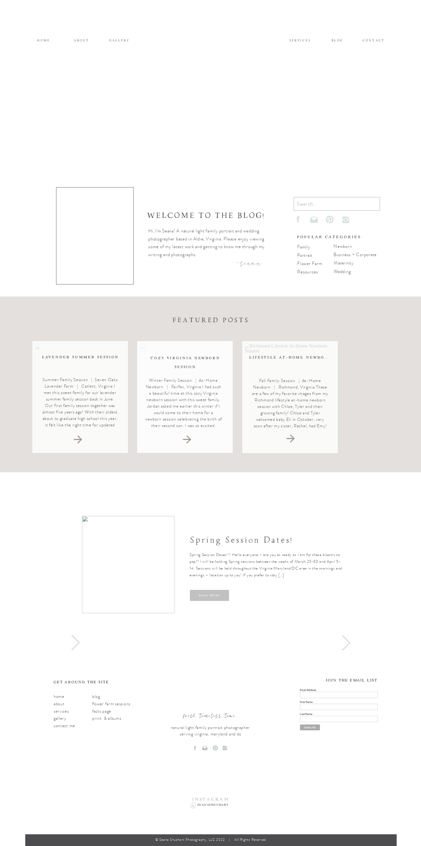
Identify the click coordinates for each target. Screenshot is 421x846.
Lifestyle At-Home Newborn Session (302, 357)
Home (59, 696)
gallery (60, 718)
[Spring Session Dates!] (128, 564)
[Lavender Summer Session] (78, 439)
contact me (64, 726)
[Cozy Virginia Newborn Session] (187, 439)
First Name (306, 701)
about (59, 704)
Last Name (306, 713)
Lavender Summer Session (80, 357)
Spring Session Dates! (241, 540)
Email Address (308, 689)
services (61, 711)
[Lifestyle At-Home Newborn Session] (290, 438)
